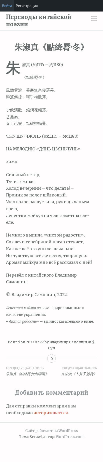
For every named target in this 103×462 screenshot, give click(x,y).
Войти (7, 6)
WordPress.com (70, 436)
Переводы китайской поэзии (38, 20)
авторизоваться (51, 412)
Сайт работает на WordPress (51, 430)
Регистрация (27, 6)
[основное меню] (94, 19)
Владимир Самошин (68, 342)
